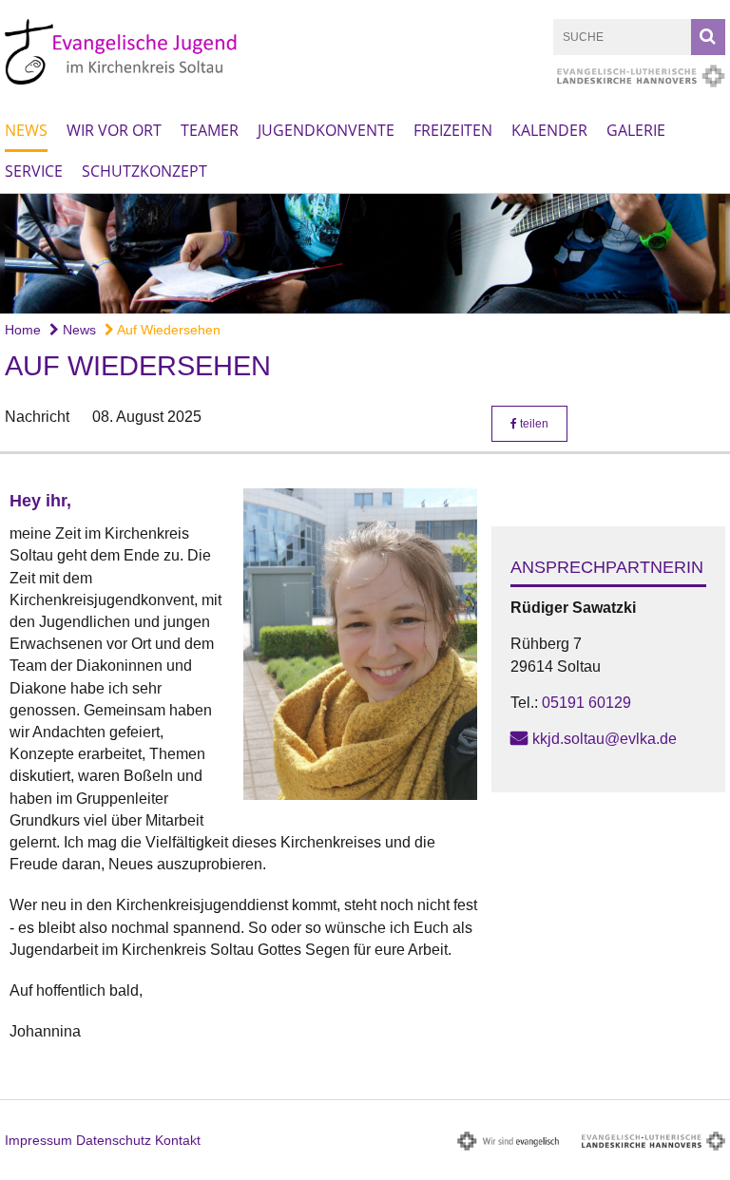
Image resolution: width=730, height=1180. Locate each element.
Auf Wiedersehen (167, 329)
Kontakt (178, 1140)
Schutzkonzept (144, 171)
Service (34, 171)
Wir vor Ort (114, 130)
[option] (365, 254)
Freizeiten (452, 130)
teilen (532, 423)
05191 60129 (586, 703)
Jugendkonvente (326, 130)
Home (23, 329)
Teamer (210, 130)
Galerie (635, 130)
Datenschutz (113, 1140)
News (26, 130)
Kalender (549, 130)
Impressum (38, 1140)
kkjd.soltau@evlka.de (604, 739)
